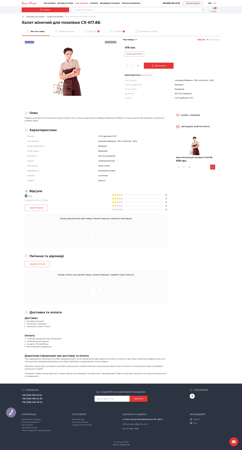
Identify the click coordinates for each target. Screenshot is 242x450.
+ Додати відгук (36, 208)
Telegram (196, 419)
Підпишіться (138, 399)
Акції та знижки (81, 3)
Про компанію (50, 3)
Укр (209, 3)
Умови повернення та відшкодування (36, 430)
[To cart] (212, 167)
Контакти (94, 3)
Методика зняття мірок (195, 126)
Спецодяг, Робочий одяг (82, 425)
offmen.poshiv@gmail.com (135, 424)
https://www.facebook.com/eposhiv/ (192, 396)
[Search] (203, 9)
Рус (214, 3)
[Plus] (138, 65)
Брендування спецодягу (110, 3)
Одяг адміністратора (80, 422)
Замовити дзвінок (193, 3)
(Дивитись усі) (147, 75)
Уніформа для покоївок (35, 16)
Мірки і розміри (190, 115)
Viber (195, 423)
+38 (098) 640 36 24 (32, 402)
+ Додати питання (37, 264)
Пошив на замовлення (131, 3)
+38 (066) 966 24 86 (32, 398)
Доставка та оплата (65, 3)
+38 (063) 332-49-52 (32, 395)
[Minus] (127, 65)
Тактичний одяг (78, 419)
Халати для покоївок (55, 16)
